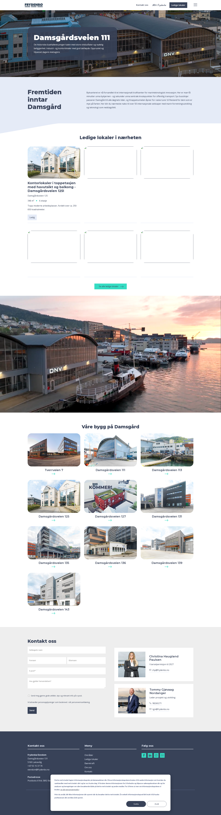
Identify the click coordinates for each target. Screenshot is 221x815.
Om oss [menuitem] (88, 767)
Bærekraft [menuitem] (90, 763)
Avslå (157, 804)
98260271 (157, 703)
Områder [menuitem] (89, 755)
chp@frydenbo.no (160, 670)
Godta (136, 804)
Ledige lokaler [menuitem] (91, 759)
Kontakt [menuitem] (88, 771)
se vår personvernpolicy (69, 789)
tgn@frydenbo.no (160, 709)
